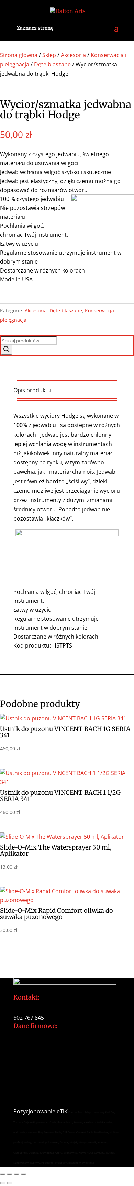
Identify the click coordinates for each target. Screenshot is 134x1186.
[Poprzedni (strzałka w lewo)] (2, 1183)
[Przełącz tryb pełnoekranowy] (9, 1174)
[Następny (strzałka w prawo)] (9, 1183)
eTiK (62, 1111)
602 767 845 (28, 1018)
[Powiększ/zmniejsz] (2, 1174)
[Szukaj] (6, 350)
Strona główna (18, 55)
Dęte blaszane (52, 64)
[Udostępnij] (16, 1174)
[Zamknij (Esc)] (23, 1174)
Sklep (49, 55)
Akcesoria (73, 55)
